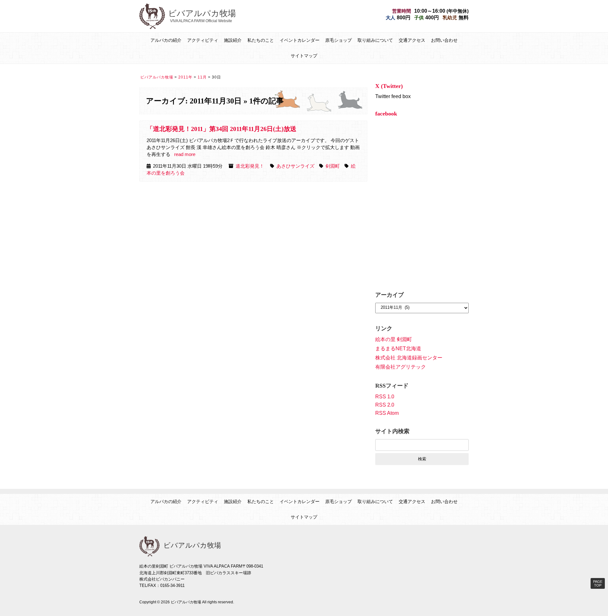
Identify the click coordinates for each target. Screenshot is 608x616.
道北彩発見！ (250, 166)
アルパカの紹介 (165, 40)
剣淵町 (333, 166)
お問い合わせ (444, 40)
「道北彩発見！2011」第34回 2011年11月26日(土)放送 (221, 128)
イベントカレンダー (300, 40)
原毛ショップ (338, 40)
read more (184, 154)
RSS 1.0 (384, 396)
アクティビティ (202, 40)
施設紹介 (233, 40)
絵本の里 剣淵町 (393, 339)
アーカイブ (389, 295)
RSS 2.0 (384, 405)
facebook (386, 113)
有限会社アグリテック (400, 367)
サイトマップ (304, 55)
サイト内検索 (392, 431)
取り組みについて (375, 40)
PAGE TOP (597, 583)
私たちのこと (260, 40)
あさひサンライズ (295, 166)
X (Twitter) (389, 86)
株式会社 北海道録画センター (408, 357)
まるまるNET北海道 (398, 348)
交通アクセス (412, 40)
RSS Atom (387, 413)
